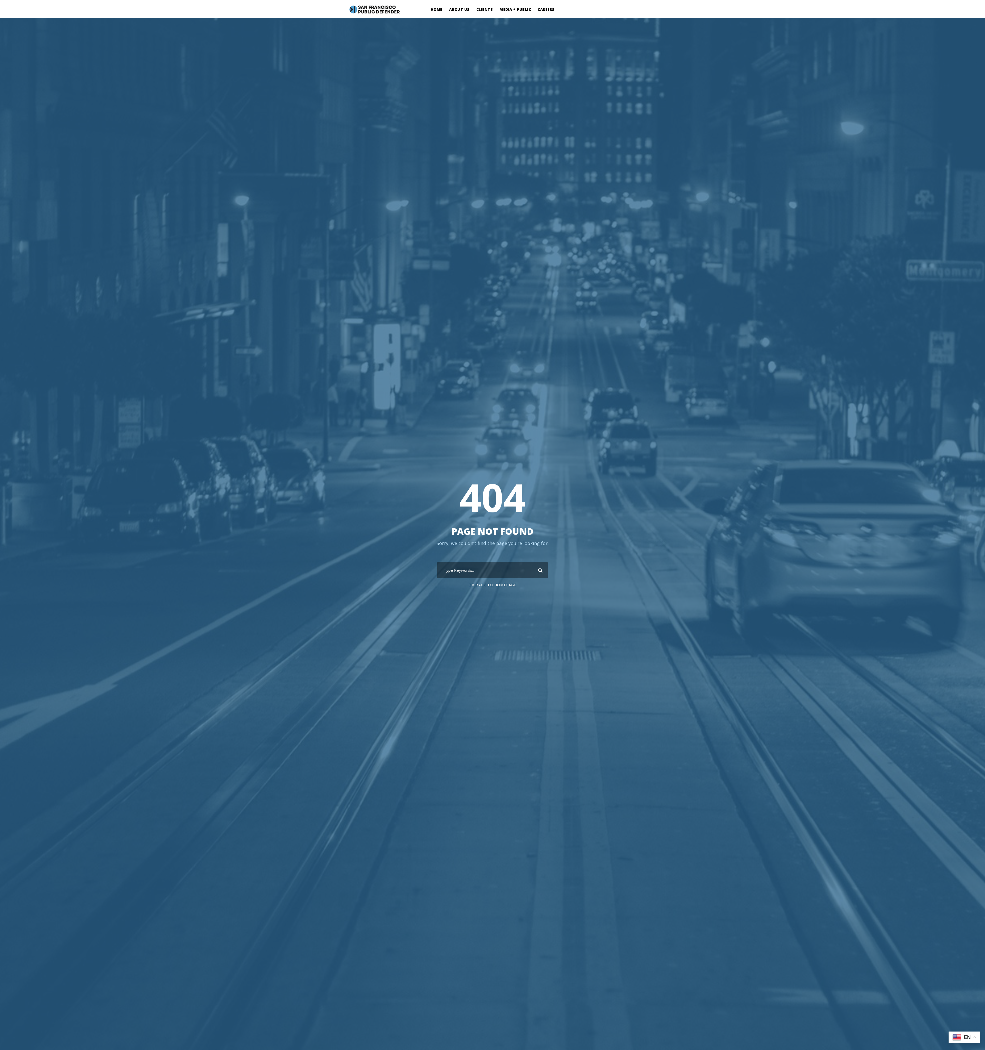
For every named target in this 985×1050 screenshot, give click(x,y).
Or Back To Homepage (492, 584)
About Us (459, 9)
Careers (546, 9)
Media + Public (515, 9)
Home (436, 9)
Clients (484, 9)
